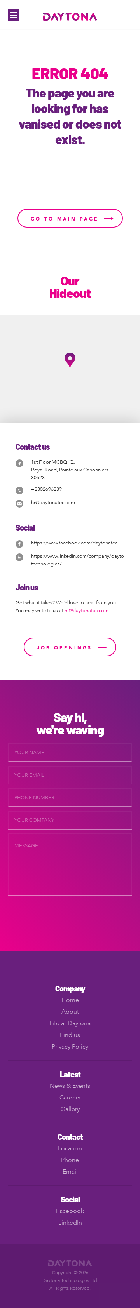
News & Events (70, 1086)
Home (70, 1000)
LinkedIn (70, 1222)
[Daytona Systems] (70, 16)
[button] (70, 361)
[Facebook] (19, 543)
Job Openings (64, 648)
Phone (70, 1160)
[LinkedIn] (19, 556)
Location (70, 1148)
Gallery (70, 1109)
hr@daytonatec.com (53, 502)
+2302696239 (46, 489)
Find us (70, 1035)
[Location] (19, 462)
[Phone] (19, 490)
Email (70, 1171)
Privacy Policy (70, 1046)
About (70, 1011)
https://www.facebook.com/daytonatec (74, 542)
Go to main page (65, 219)
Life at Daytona (70, 1023)
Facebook (70, 1211)
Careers (70, 1097)
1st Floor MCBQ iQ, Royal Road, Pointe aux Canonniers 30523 (69, 470)
